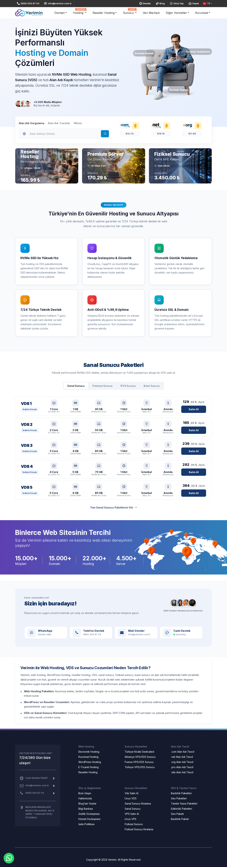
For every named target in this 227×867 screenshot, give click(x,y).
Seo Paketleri (179, 798)
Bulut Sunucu (152, 385)
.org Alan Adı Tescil (182, 761)
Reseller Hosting (104, 13)
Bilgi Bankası (85, 808)
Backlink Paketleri (181, 793)
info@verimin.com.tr (59, 3)
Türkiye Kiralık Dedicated (139, 751)
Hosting (79, 11)
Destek (147, 3)
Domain (59, 13)
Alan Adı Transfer (59, 123)
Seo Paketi (177, 813)
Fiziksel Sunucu (134, 824)
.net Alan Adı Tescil (182, 756)
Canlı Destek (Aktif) (36, 777)
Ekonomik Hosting (88, 751)
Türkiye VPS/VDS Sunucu (140, 767)
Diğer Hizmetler (176, 13)
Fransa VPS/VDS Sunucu (139, 761)
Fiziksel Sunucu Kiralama (139, 829)
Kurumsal (201, 13)
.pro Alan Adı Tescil (182, 767)
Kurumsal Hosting (88, 756)
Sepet (195, 3)
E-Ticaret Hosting (88, 767)
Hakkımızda (85, 798)
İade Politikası (86, 824)
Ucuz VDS (131, 798)
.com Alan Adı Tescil (182, 751)
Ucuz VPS (130, 818)
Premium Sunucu (102, 385)
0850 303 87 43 (30, 3)
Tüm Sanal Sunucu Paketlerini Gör (111, 507)
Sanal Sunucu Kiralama (138, 803)
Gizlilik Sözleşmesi (89, 813)
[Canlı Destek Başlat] (183, 603)
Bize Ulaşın (84, 793)
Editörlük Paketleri (181, 808)
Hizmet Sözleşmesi (89, 818)
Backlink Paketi (180, 818)
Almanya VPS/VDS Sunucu (140, 756)
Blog (162, 3)
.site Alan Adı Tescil (182, 772)
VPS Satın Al (132, 813)
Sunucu (129, 11)
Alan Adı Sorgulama (31, 123)
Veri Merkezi (151, 13)
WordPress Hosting (89, 761)
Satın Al (194, 409)
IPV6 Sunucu (128, 385)
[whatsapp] (9, 858)
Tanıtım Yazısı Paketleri (184, 803)
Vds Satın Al (131, 793)
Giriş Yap (178, 3)
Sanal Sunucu (76, 385)
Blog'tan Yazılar (87, 803)
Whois (78, 123)
